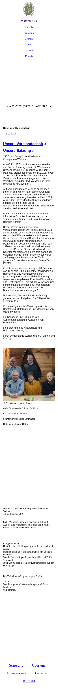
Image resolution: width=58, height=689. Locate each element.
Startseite (29, 27)
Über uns (29, 38)
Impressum (29, 33)
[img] (29, 9)
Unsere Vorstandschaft (23, 144)
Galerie (29, 50)
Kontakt (29, 56)
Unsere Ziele (16, 673)
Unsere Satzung (17, 150)
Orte (29, 44)
